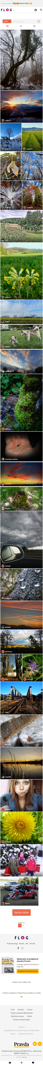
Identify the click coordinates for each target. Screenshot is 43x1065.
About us (21, 1027)
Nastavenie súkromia (26, 1034)
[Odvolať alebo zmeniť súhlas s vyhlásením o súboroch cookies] (35, 1044)
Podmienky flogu (12, 943)
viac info (24, 1057)
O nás (13, 1009)
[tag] (21, 26)
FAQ (27, 943)
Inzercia (29, 1009)
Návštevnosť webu (17, 1016)
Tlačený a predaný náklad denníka (21, 1013)
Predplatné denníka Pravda (27, 971)
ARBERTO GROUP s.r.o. (21, 1053)
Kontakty (21, 1009)
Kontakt (32, 943)
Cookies (12, 1034)
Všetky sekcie (25, 3)
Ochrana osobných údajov (21, 1019)
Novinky (21, 943)
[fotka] (8, 26)
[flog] (35, 26)
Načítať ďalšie (21, 912)
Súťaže (29, 1016)
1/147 (6, 21)
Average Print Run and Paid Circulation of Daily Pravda (21, 1030)
